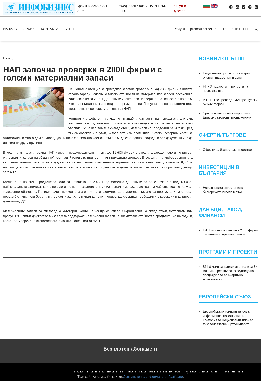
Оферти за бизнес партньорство (227, 149)
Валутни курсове (179, 8)
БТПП (69, 29)
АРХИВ (29, 29)
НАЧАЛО (10, 29)
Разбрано (175, 376)
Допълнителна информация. (144, 376)
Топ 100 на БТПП (235, 29)
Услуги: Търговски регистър (195, 29)
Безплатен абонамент (130, 349)
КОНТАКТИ (49, 29)
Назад (7, 58)
